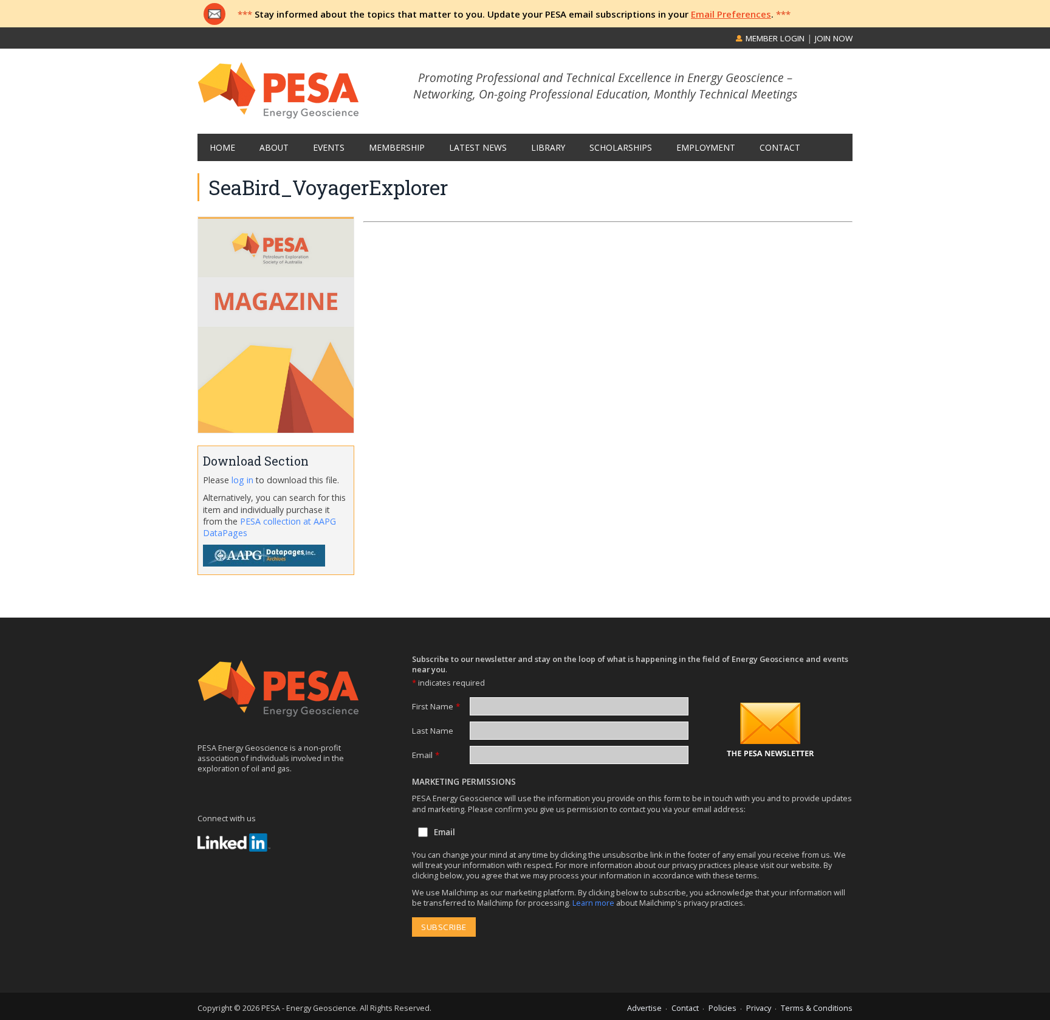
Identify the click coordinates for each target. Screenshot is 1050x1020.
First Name (436, 706)
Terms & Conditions (817, 1007)
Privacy (758, 1007)
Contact (685, 1007)
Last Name (432, 730)
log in (242, 480)
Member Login (774, 38)
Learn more (594, 902)
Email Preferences (731, 14)
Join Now (834, 38)
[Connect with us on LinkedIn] (233, 842)
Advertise (644, 1007)
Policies (722, 1007)
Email (425, 754)
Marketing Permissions (464, 781)
